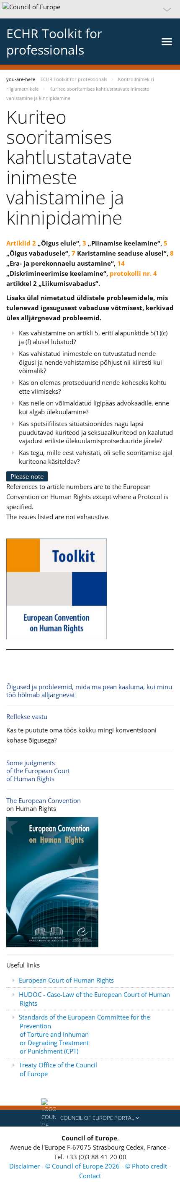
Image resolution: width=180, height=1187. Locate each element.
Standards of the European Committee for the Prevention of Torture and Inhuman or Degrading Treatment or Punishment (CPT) (84, 1034)
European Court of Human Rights (66, 980)
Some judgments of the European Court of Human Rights (38, 770)
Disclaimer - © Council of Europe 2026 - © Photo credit (89, 1166)
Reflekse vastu (26, 716)
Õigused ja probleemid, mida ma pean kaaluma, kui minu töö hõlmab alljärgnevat (89, 690)
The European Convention (43, 800)
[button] (90, 9)
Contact (90, 1175)
